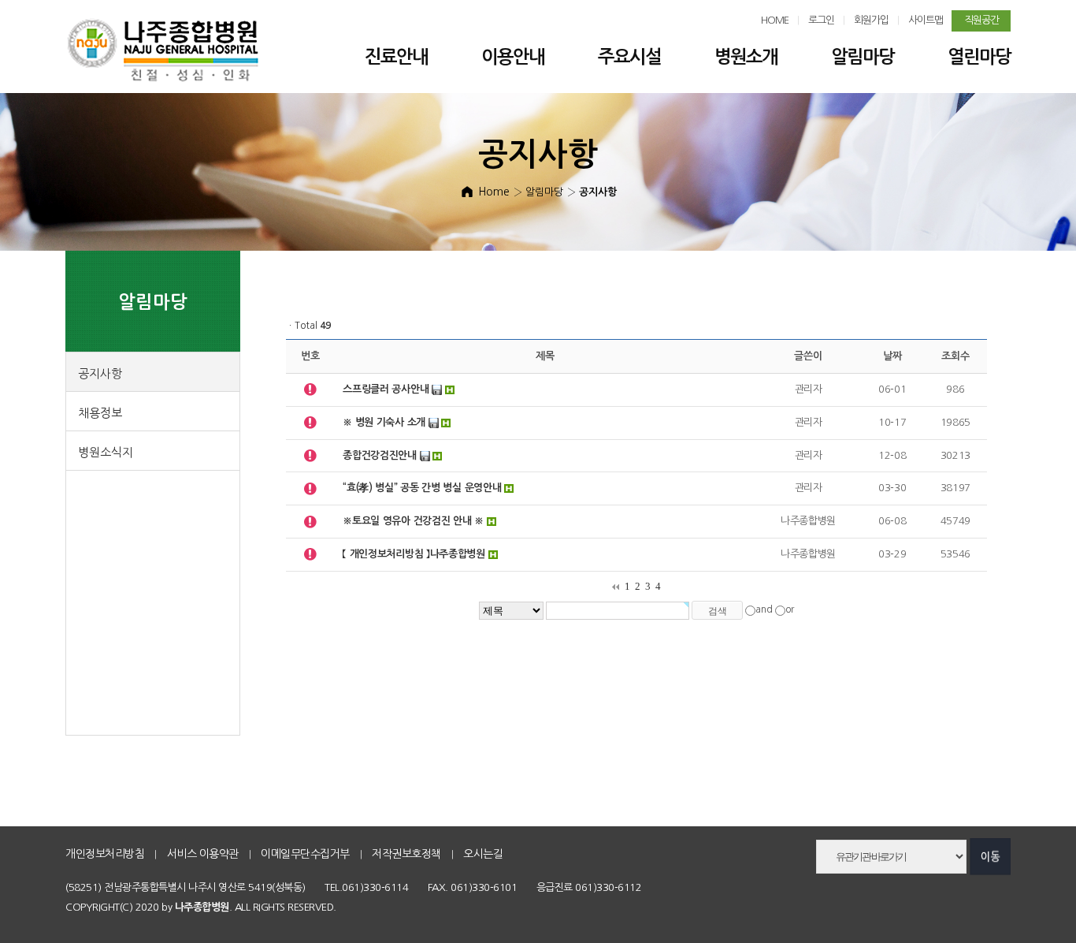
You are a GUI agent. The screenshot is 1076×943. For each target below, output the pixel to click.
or (789, 610)
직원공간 (981, 20)
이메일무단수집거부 (305, 853)
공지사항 (100, 373)
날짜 (892, 356)
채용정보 (100, 413)
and (764, 610)
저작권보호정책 (406, 853)
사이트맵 (925, 20)
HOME (774, 20)
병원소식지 (105, 452)
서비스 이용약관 (203, 853)
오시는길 (483, 853)
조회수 (955, 356)
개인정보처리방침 (104, 853)
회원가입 (871, 20)
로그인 (821, 20)
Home (494, 191)
